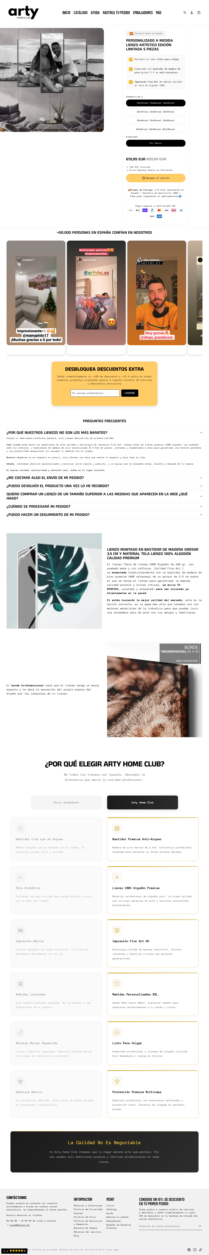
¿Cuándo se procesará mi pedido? (38, 506)
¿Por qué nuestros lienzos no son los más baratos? (57, 432)
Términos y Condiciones (88, 1205)
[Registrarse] (199, 1226)
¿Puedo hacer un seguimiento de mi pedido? (48, 514)
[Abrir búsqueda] (184, 12)
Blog (76, 1235)
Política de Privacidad (88, 1209)
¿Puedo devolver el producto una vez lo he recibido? (58, 486)
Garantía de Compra (85, 1228)
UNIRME (130, 393)
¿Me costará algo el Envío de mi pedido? (45, 478)
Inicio (110, 1205)
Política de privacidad (44, 1250)
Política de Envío (85, 1217)
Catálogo (111, 1209)
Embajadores (113, 1221)
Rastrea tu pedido (117, 1217)
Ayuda (109, 1213)
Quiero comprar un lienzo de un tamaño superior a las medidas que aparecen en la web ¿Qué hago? (97, 496)
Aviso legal (112, 1250)
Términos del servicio (87, 1232)
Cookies (78, 1213)
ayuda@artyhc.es (20, 1225)
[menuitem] (158, 12)
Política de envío (95, 1250)
